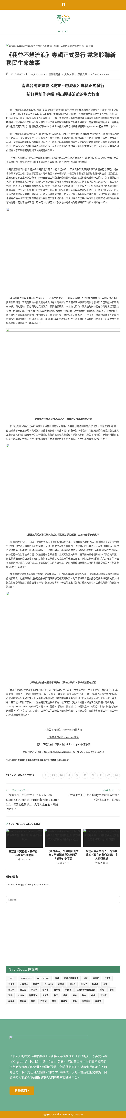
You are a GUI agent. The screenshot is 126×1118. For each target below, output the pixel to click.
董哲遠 (23, 1001)
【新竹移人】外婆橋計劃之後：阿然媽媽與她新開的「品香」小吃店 (63, 854)
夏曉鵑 (28, 760)
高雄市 (98, 1001)
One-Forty (43, 978)
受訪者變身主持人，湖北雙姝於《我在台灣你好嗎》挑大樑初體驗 (101, 854)
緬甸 (75, 995)
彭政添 (95, 984)
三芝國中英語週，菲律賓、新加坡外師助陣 (24, 853)
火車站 (21, 995)
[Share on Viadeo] (108, 775)
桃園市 (68, 989)
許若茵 (44, 1001)
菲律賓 (104, 995)
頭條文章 (82, 74)
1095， (11, 978)
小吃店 (72, 984)
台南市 (11, 984)
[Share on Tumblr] (100, 775)
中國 (57, 978)
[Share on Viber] (77, 775)
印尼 (86, 978)
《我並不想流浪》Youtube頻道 (63, 736)
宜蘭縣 (61, 984)
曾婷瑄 (53, 760)
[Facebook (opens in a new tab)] (63, 4)
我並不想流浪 (37, 760)
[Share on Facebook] (53, 775)
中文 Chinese (38, 74)
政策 (106, 984)
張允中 (84, 984)
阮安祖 (59, 760)
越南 (54, 1001)
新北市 (34, 989)
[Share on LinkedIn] (69, 775)
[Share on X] (45, 775)
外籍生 (36, 984)
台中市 (96, 978)
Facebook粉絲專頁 (98, 126)
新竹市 (45, 989)
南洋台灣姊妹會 (18, 760)
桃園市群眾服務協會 (86, 989)
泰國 (112, 989)
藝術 (33, 1001)
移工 (56, 995)
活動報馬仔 (55, 74)
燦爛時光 (33, 995)
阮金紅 (66, 760)
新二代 (11, 989)
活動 (10, 995)
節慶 (65, 995)
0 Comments (102, 74)
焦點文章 (69, 74)
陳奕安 (64, 1001)
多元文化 (49, 984)
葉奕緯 (11, 1001)
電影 (75, 1001)
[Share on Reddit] (93, 775)
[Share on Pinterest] (61, 775)
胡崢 (93, 995)
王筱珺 (45, 995)
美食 (84, 995)
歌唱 (102, 989)
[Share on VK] (85, 775)
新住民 (46, 760)
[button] (22, 1090)
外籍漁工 (24, 984)
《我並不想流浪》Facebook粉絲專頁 (63, 729)
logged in (24, 884)
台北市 (107, 978)
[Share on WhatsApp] (116, 775)
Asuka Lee (26, 978)
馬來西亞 (86, 1001)
